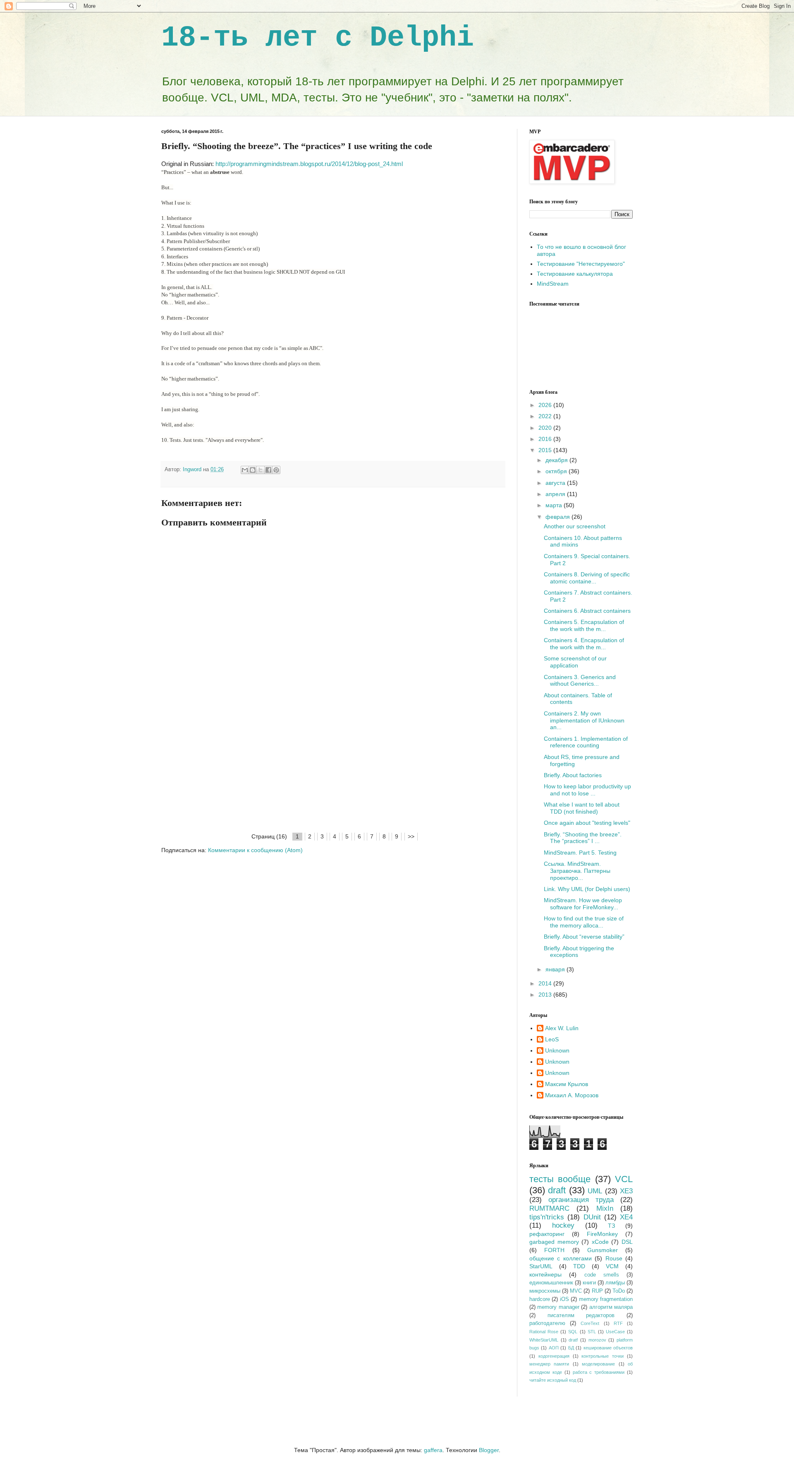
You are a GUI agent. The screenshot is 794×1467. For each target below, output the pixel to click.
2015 (545, 450)
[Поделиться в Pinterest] (276, 470)
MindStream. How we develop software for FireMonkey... (583, 904)
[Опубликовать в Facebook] (268, 470)
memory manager (558, 1307)
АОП (554, 1347)
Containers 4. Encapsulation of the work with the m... (584, 643)
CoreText (590, 1323)
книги (589, 1283)
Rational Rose (543, 1331)
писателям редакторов (581, 1315)
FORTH (554, 1250)
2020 (545, 427)
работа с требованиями (599, 1372)
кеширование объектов (608, 1347)
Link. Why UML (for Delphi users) (587, 889)
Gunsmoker (602, 1250)
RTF (618, 1323)
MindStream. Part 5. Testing (580, 852)
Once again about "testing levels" (587, 822)
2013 (545, 994)
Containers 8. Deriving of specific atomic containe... (587, 578)
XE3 (626, 1191)
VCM (612, 1266)
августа (556, 482)
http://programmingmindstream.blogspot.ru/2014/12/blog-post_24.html (309, 163)
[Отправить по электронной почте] (245, 470)
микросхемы (544, 1291)
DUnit (592, 1217)
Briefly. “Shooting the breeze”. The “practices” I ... (583, 838)
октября (557, 471)
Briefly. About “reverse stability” (584, 936)
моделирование (598, 1363)
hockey (563, 1225)
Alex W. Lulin (562, 1028)
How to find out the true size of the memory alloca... (584, 922)
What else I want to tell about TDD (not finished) (581, 808)
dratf (573, 1339)
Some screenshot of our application (575, 662)
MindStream (553, 283)
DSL (627, 1241)
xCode (600, 1241)
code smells (601, 1275)
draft (557, 1190)
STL (592, 1331)
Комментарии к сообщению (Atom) (255, 850)
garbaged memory (554, 1241)
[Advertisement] (333, 769)
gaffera (433, 1450)
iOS (564, 1299)
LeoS (552, 1039)
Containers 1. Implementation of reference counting (586, 742)
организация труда (581, 1200)
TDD (579, 1266)
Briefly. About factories (573, 775)
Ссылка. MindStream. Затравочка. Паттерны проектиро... (577, 870)
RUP (597, 1291)
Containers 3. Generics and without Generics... (580, 680)
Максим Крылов (566, 1084)
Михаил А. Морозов (571, 1095)
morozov (597, 1339)
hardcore (539, 1299)
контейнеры (545, 1274)
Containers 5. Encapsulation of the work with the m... (584, 625)
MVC (576, 1291)
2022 (545, 416)
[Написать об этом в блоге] (253, 470)
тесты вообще (560, 1179)
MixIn (604, 1208)
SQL (572, 1331)
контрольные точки (602, 1356)
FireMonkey (602, 1234)
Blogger (489, 1450)
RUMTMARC (549, 1208)
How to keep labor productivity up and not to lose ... (587, 790)
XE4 (626, 1217)
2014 (545, 983)
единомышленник (551, 1283)
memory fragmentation (606, 1299)
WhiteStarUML (543, 1339)
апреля (556, 494)
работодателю (547, 1323)
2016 (545, 439)
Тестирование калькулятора (575, 273)
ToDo (618, 1291)
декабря (557, 460)
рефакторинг (546, 1234)
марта (554, 505)
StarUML (540, 1266)
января (556, 969)
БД (571, 1347)
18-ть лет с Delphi (317, 38)
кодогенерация (553, 1356)
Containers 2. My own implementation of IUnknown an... (584, 720)
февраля (558, 516)
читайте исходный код (552, 1380)
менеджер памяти (549, 1363)
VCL (624, 1179)
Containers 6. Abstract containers (587, 610)
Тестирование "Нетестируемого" (581, 263)
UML (595, 1191)
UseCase (615, 1331)
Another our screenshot (574, 526)
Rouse (613, 1258)
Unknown (557, 1050)
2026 (545, 405)
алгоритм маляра (611, 1307)
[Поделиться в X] (260, 470)
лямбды (615, 1283)
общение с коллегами (560, 1258)
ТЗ (611, 1225)
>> (411, 836)
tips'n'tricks (546, 1217)
